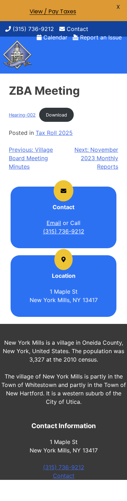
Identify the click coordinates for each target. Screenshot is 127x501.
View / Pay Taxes (53, 11)
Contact (76, 28)
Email (54, 222)
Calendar (54, 37)
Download (56, 115)
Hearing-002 (22, 115)
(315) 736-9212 (32, 28)
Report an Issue (100, 37)
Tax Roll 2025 (54, 132)
